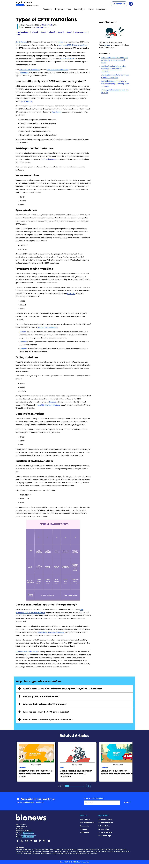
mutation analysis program (57, 69)
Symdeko (23, 348)
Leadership (84, 826)
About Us (83, 815)
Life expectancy (81, 32)
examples (71, 293)
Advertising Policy (105, 819)
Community (78, 9)
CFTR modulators (67, 59)
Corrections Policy (105, 823)
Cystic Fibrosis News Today (27, 652)
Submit (127, 802)
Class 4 (61, 32)
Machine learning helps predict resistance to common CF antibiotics (113, 68)
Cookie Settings (104, 836)
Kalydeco (52, 402)
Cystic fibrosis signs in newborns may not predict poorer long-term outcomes (115, 83)
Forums (91, 9)
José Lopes (39, 27)
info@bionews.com (28, 835)
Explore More (103, 815)
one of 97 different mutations (48, 405)
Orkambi (23, 342)
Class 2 (43, 32)
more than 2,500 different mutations (72, 45)
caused (60, 42)
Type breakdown (23, 32)
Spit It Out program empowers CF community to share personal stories (114, 60)
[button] (119, 3)
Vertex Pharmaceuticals (47, 327)
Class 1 (35, 32)
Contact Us (84, 832)
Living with (59, 9)
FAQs (18, 34)
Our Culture (85, 819)
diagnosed (24, 72)
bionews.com (28, 833)
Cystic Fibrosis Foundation (29, 69)
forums (107, 45)
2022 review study (49, 159)
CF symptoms (27, 101)
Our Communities (87, 823)
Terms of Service (105, 832)
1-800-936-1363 (28, 837)
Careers (83, 829)
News (69, 9)
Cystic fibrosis (21, 42)
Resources (100, 9)
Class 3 (52, 32)
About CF (46, 9)
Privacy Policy (103, 829)
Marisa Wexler (47, 25)
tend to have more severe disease (50, 632)
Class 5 (69, 32)
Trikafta (23, 332)
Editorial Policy (104, 826)
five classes (56, 112)
